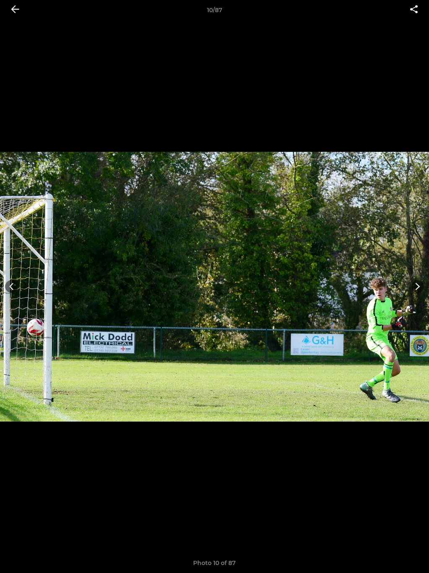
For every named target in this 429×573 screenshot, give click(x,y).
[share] (414, 10)
